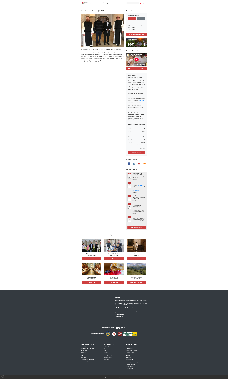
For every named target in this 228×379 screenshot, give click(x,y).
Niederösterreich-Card (130, 361)
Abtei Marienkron (129, 368)
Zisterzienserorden (108, 357)
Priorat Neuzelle (129, 348)
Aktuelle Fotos (91, 282)
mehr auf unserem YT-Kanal (137, 69)
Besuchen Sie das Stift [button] (119, 3)
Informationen (91, 258)
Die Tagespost (107, 352)
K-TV (105, 350)
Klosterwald (128, 346)
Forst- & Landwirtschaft (136, 282)
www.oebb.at (120, 316)
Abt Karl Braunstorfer (130, 355)
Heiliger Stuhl (106, 359)
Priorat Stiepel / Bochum (131, 350)
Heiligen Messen (136, 152)
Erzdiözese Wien (107, 346)
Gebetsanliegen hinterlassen (137, 34)
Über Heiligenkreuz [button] (107, 3)
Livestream (83, 352)
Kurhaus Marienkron (130, 366)
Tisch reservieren (114, 282)
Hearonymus (141, 100)
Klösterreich (128, 357)
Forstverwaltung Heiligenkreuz (87, 359)
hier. (139, 120)
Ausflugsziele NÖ (129, 359)
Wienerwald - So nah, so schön (132, 362)
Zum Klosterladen (114, 258)
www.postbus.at (120, 314)
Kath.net (105, 362)
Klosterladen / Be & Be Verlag (87, 348)
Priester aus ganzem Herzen (136, 258)
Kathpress (106, 354)
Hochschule (83, 346)
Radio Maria (106, 361)
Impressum (135, 377)
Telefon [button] (132, 19)
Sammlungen (83, 357)
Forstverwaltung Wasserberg (87, 361)
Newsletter (136, 3)
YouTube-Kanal (140, 176)
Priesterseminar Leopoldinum (87, 354)
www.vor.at (122, 312)
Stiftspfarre (83, 355)
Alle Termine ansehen (136, 227)
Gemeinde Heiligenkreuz (131, 364)
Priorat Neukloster (130, 352)
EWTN (105, 348)
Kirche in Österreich (108, 355)
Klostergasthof (84, 350)
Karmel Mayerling (129, 354)
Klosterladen (129, 3)
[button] (140, 3)
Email (141, 19)
